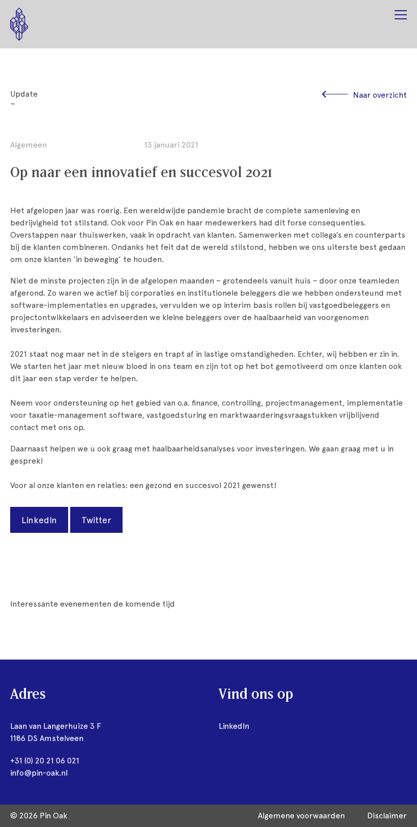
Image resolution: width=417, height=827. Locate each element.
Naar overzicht (380, 95)
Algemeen (28, 145)
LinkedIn (39, 520)
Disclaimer (387, 815)
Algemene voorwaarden (301, 815)
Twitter (96, 520)
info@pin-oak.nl (39, 773)
